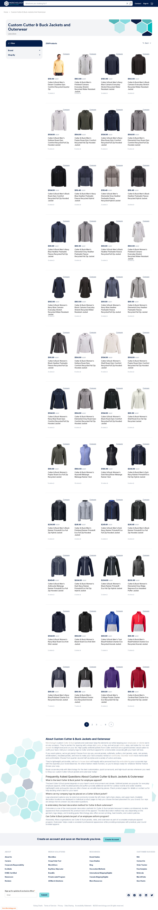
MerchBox (53, 857)
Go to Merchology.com (9, 908)
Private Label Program (57, 877)
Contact (138, 3)
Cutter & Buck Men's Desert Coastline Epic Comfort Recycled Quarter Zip (58, 85)
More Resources (97, 881)
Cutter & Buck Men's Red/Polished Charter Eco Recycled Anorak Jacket (138, 641)
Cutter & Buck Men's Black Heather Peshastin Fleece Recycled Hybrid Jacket (138, 196)
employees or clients (136, 743)
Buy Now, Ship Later (56, 869)
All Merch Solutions (56, 881)
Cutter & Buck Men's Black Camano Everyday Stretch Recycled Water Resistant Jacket (138, 85)
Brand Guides (96, 857)
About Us (9, 857)
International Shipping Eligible (102, 873)
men (143, 745)
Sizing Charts (38, 906)
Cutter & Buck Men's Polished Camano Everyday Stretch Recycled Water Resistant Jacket (85, 87)
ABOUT (8, 852)
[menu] (15, 867)
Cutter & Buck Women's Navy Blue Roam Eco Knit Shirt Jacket (58, 641)
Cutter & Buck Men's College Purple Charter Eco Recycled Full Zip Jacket (110, 698)
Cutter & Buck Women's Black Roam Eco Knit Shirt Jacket (85, 641)
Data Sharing (69, 906)
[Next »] (111, 728)
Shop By (11, 55)
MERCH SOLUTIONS (56, 852)
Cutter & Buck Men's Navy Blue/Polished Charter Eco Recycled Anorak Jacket (58, 697)
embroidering (125, 761)
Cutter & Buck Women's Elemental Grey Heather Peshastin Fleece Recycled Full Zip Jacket (137, 308)
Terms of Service (50, 906)
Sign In (145, 3)
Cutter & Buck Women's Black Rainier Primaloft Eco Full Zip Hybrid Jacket (111, 586)
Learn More (12, 33)
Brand (10, 50)
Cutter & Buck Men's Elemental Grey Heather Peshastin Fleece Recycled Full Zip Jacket (84, 253)
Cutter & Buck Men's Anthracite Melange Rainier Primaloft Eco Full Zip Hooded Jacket (58, 587)
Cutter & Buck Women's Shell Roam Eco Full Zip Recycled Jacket (137, 418)
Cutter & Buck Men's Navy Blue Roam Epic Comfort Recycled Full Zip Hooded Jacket (111, 141)
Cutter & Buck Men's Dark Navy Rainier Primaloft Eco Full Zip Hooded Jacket (112, 530)
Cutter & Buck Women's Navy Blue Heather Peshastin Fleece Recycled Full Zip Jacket (111, 308)
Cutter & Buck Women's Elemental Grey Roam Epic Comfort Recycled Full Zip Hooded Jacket (85, 420)
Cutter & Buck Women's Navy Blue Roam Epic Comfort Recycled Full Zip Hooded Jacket (58, 420)
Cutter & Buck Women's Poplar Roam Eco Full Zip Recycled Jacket (58, 474)
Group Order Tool (55, 861)
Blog (92, 865)
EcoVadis (9, 869)
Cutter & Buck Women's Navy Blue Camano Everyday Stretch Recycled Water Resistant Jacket (58, 309)
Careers (9, 861)
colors (121, 745)
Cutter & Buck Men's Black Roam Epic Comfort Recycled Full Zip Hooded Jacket (58, 197)
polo (99, 745)
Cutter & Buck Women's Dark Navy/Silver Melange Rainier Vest (111, 474)
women (49, 748)
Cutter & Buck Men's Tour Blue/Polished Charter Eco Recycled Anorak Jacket (112, 641)
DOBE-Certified (12, 873)
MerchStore (53, 865)
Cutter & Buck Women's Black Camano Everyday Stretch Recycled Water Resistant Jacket (84, 308)
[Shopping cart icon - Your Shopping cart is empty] (152, 6)
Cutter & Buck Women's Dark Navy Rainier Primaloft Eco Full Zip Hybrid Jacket (84, 587)
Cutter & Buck (69, 743)
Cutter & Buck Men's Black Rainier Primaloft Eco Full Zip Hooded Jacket (138, 530)
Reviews (9, 881)
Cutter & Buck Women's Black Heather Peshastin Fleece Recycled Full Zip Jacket (58, 364)
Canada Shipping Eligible (100, 877)
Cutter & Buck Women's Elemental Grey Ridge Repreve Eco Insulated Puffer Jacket (137, 587)
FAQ (139, 857)
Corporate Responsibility (15, 865)
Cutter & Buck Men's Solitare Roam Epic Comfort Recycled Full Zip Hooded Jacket (58, 141)
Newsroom (10, 877)
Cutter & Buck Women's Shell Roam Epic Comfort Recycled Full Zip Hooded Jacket (111, 364)
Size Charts (142, 881)
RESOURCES (95, 852)
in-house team (84, 761)
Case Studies (96, 861)
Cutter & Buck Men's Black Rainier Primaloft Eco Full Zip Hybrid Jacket (58, 530)
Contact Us (142, 861)
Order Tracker (143, 865)
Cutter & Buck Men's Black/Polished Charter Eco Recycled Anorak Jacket (84, 698)
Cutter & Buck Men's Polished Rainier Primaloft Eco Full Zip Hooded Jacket (85, 531)
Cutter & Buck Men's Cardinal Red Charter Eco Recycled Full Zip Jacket (138, 697)
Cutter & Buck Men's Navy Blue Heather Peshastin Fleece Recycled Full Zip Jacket (58, 253)
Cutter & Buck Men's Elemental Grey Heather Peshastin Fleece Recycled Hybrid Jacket (110, 197)
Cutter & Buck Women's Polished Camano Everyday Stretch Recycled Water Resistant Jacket (138, 254)
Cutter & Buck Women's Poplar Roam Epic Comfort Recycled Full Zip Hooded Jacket (138, 364)
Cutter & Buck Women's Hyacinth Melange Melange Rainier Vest (84, 474)
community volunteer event (122, 756)
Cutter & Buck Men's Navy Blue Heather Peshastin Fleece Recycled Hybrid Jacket (85, 197)
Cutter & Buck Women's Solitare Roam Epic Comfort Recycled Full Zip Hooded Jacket (85, 364)
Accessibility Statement (83, 906)
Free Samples (143, 869)
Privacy (60, 906)
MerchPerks (142, 877)
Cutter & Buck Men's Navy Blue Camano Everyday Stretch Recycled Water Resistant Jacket (111, 85)
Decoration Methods (98, 869)
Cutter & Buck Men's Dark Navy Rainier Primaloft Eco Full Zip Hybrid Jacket (138, 474)
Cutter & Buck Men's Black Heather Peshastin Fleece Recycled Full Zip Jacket (112, 251)
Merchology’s (51, 743)
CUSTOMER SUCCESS (146, 852)
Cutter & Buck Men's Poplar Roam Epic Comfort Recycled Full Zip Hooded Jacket (85, 141)
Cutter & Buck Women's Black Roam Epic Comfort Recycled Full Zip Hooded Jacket (111, 420)
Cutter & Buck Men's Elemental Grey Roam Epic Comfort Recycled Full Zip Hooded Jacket (138, 141)
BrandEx (52, 873)
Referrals (141, 873)
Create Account (112, 839)
